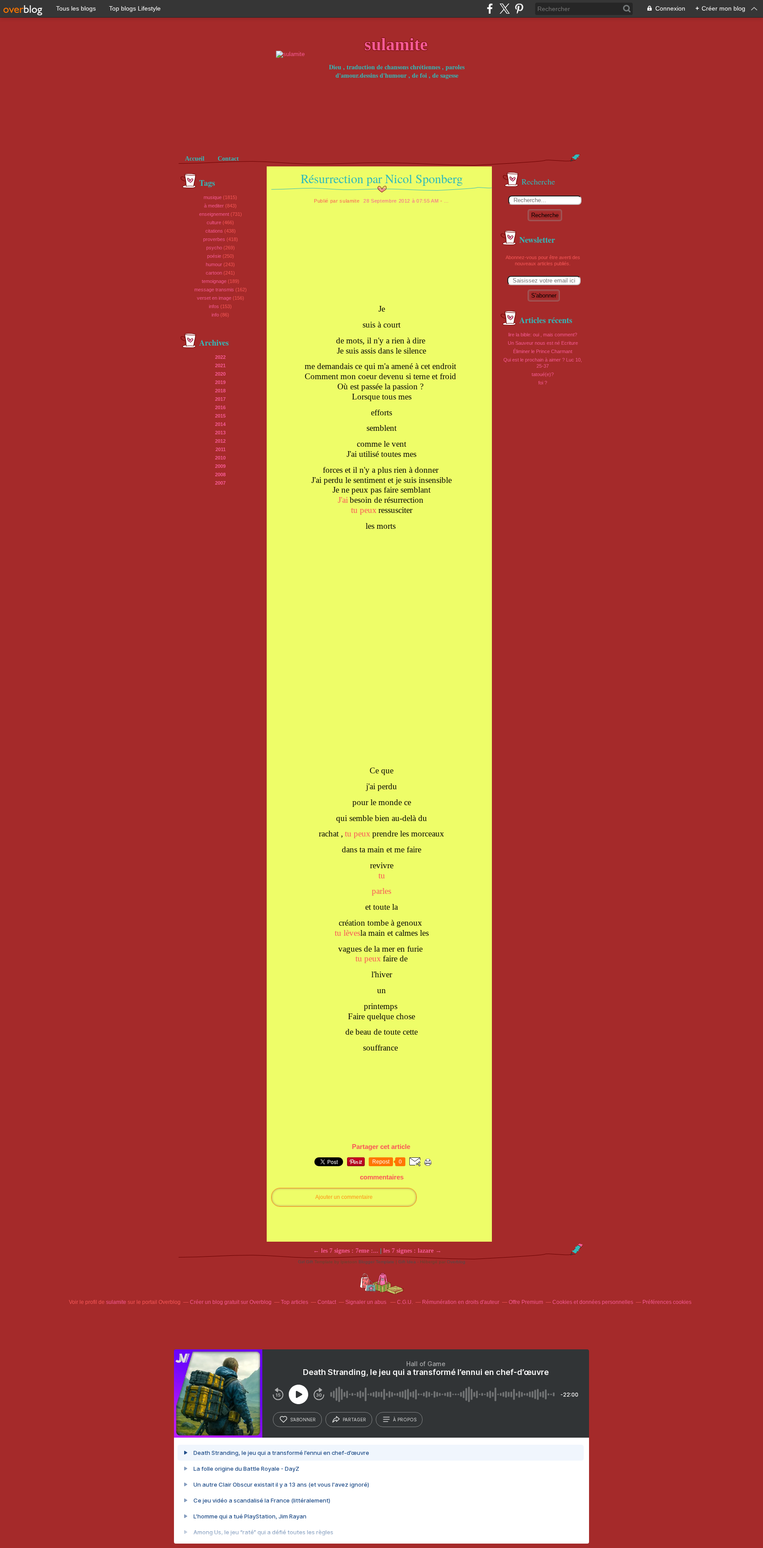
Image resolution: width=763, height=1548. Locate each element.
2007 (220, 483)
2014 (220, 424)
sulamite (116, 1302)
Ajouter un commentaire (344, 1197)
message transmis (214, 289)
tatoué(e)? (543, 374)
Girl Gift (305, 1261)
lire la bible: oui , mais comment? (542, 334)
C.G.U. (405, 1302)
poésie (214, 256)
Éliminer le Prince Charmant (542, 351)
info (215, 314)
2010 (220, 457)
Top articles (294, 1302)
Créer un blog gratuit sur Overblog (231, 1302)
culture (214, 222)
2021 (220, 365)
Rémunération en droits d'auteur (460, 1302)
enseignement (214, 214)
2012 (220, 441)
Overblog (456, 1261)
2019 (220, 382)
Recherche (545, 215)
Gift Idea (407, 1261)
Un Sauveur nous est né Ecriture (543, 343)
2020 (220, 374)
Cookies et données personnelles (592, 1302)
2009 (220, 466)
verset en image (214, 298)
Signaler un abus (366, 1302)
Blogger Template (376, 1261)
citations (214, 231)
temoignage (214, 281)
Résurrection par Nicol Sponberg (382, 178)
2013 (220, 432)
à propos (404, 1419)
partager (354, 1419)
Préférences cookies (666, 1302)
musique (213, 197)
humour (214, 264)
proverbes (214, 239)
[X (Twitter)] (504, 9)
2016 (220, 407)
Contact (228, 158)
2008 (220, 474)
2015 (220, 415)
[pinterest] (519, 9)
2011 (220, 449)
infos (214, 306)
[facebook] (489, 9)
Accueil (194, 158)
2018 (220, 390)
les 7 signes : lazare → (412, 1250)
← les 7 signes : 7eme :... (345, 1250)
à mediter (214, 205)
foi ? (542, 382)
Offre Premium (526, 1302)
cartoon (214, 272)
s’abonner (303, 1419)
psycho (214, 247)
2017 (220, 399)
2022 (220, 357)
